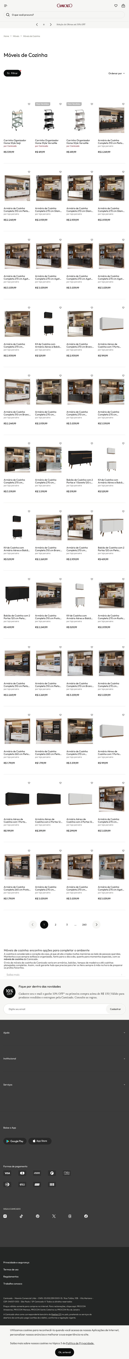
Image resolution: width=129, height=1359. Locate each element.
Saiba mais (64, 974)
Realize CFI (56, 1314)
